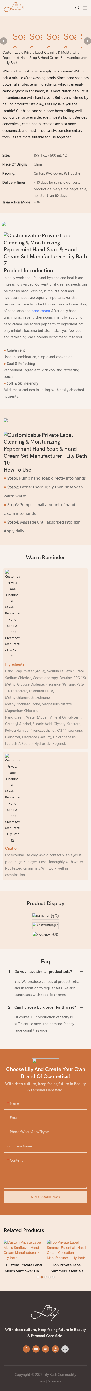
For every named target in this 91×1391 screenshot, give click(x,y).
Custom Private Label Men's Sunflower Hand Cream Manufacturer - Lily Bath (24, 1269)
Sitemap (54, 1381)
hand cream (41, 311)
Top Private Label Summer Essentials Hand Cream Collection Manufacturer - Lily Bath (67, 1269)
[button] (38, 1277)
